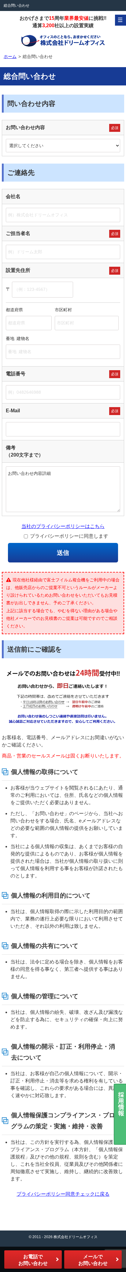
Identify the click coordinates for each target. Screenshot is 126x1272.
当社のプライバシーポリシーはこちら (63, 526)
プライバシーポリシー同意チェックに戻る (63, 1194)
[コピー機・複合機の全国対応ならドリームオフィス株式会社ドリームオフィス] (63, 40)
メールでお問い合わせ (93, 1260)
